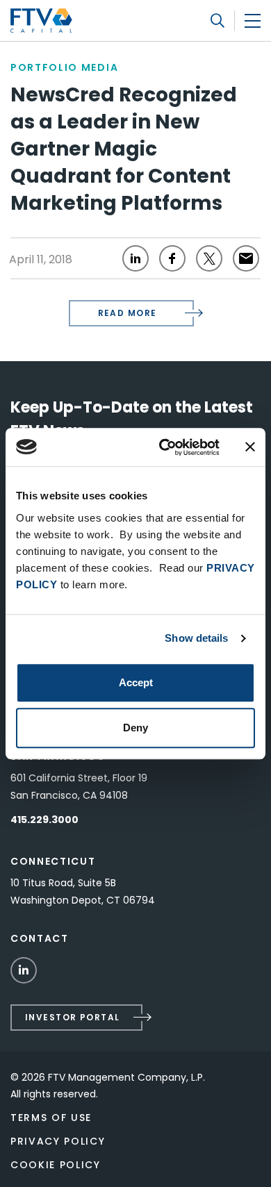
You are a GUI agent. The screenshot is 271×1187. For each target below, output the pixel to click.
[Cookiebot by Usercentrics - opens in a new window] (164, 447)
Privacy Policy (58, 1141)
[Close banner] (250, 447)
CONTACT (39, 938)
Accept (136, 682)
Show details (196, 638)
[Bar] (253, 20)
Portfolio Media (64, 67)
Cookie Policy (55, 1165)
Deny (135, 727)
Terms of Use (51, 1117)
